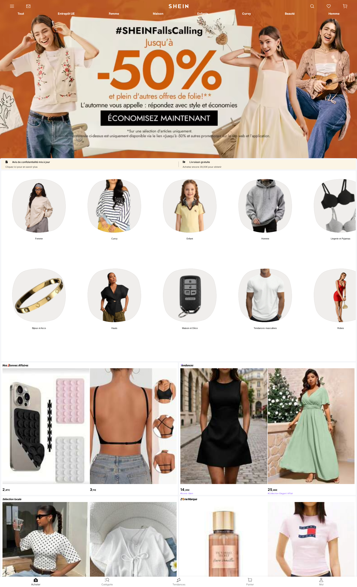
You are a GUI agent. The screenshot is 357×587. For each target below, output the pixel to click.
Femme (39, 238)
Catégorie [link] (107, 584)
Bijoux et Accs (39, 328)
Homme (265, 238)
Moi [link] (321, 584)
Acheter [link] (35, 584)
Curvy (114, 238)
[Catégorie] (10, 6)
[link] (31, 6)
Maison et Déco (190, 328)
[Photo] (39, 205)
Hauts (114, 328)
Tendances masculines (265, 328)
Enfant (190, 238)
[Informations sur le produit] (349, 549)
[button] (345, 6)
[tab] (20, 14)
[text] (45, 488)
